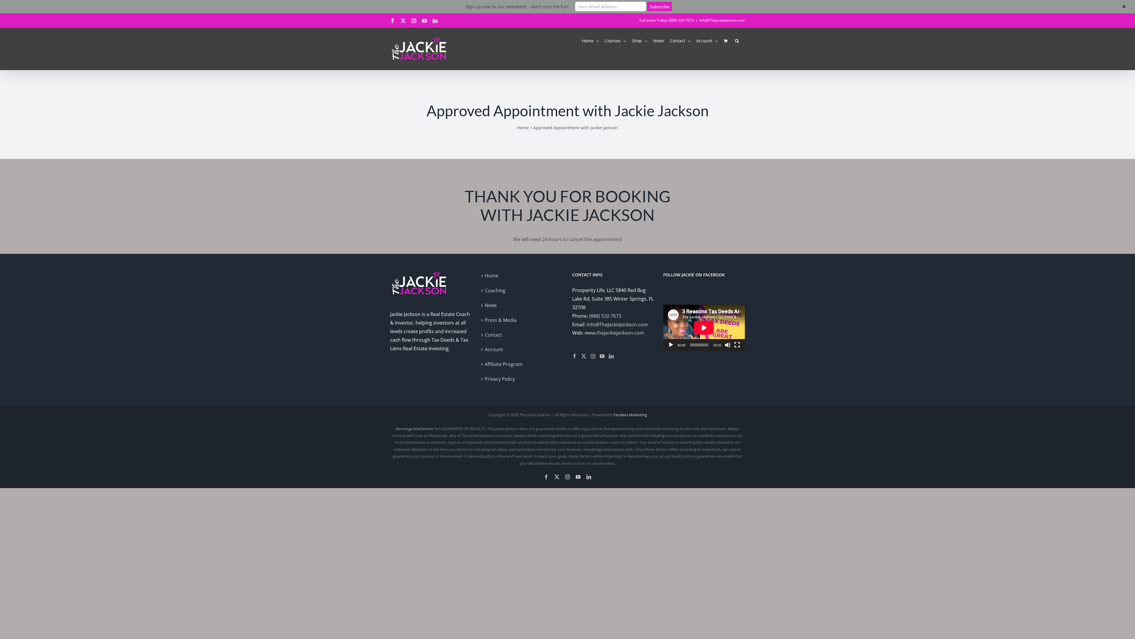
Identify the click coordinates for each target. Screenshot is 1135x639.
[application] (704, 328)
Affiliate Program (504, 364)
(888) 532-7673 (605, 316)
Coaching (495, 290)
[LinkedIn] (611, 356)
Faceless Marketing (630, 414)
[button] (737, 40)
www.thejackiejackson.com (614, 333)
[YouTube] (602, 356)
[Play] (671, 345)
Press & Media (501, 320)
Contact (493, 335)
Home (491, 275)
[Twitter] (583, 356)
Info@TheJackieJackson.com (722, 20)
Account (494, 349)
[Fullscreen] (737, 345)
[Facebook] (574, 356)
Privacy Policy (500, 379)
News (491, 305)
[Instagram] (593, 356)
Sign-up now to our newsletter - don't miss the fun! (517, 6)
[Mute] (728, 345)
